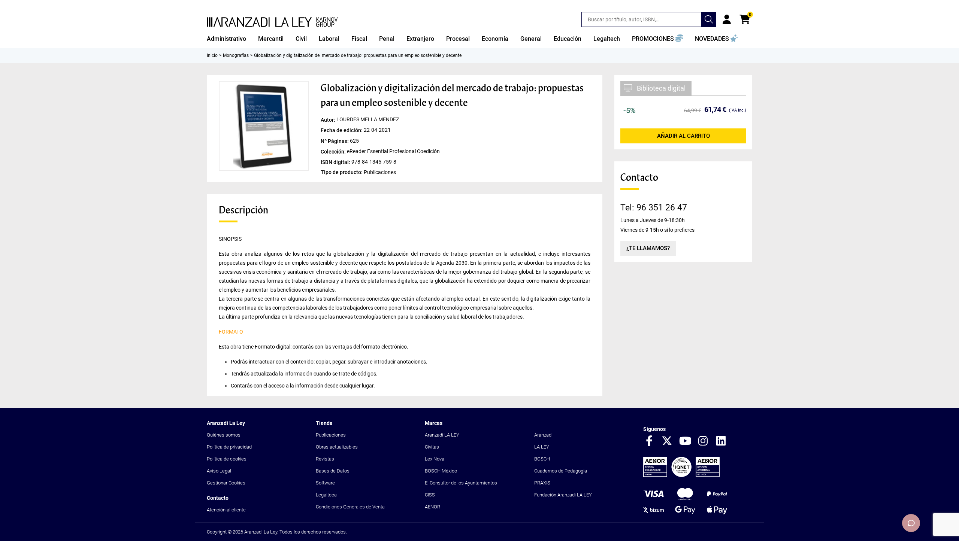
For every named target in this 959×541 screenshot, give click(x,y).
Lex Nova (434, 459)
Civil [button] (301, 38)
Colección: (334, 151)
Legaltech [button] (606, 38)
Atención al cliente (226, 510)
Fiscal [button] (359, 38)
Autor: (328, 120)
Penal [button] (386, 38)
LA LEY (541, 447)
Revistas (325, 459)
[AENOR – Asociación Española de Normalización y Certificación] (681, 475)
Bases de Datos (333, 471)
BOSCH (542, 459)
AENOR (432, 507)
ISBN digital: (336, 162)
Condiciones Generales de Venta (350, 507)
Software (325, 483)
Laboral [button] (329, 38)
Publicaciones (331, 435)
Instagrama (703, 441)
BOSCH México (441, 471)
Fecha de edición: (342, 130)
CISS (430, 495)
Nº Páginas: (335, 141)
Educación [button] (567, 38)
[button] (657, 39)
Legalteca (326, 495)
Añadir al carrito (683, 136)
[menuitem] (226, 39)
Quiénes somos (223, 435)
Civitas (432, 447)
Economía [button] (495, 38)
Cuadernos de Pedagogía (560, 471)
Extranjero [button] (420, 38)
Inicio (212, 55)
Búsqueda (708, 19)
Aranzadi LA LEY (442, 435)
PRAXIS (542, 483)
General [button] (531, 38)
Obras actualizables (337, 447)
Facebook (649, 441)
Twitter (667, 441)
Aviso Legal (219, 471)
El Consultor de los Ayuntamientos (461, 483)
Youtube (685, 441)
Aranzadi (543, 435)
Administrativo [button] (226, 38)
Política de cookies (226, 459)
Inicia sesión (726, 19)
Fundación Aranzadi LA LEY (563, 495)
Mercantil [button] (271, 38)
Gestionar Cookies (226, 483)
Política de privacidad (229, 447)
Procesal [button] (458, 38)
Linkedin (721, 441)
